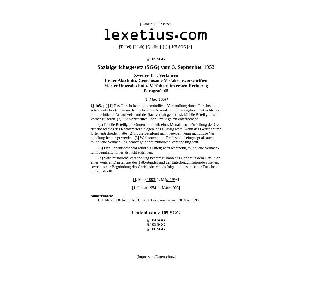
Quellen (153, 47)
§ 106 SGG (156, 229)
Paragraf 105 (156, 90)
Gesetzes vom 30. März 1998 (179, 200)
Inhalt (138, 47)
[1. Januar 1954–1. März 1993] (156, 188)
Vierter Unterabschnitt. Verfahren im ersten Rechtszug (156, 85)
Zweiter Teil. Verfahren (156, 75)
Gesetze (164, 24)
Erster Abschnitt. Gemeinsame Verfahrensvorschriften (156, 80)
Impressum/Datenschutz (156, 257)
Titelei (125, 47)
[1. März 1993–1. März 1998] (156, 179)
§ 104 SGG (156, 220)
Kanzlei (147, 24)
